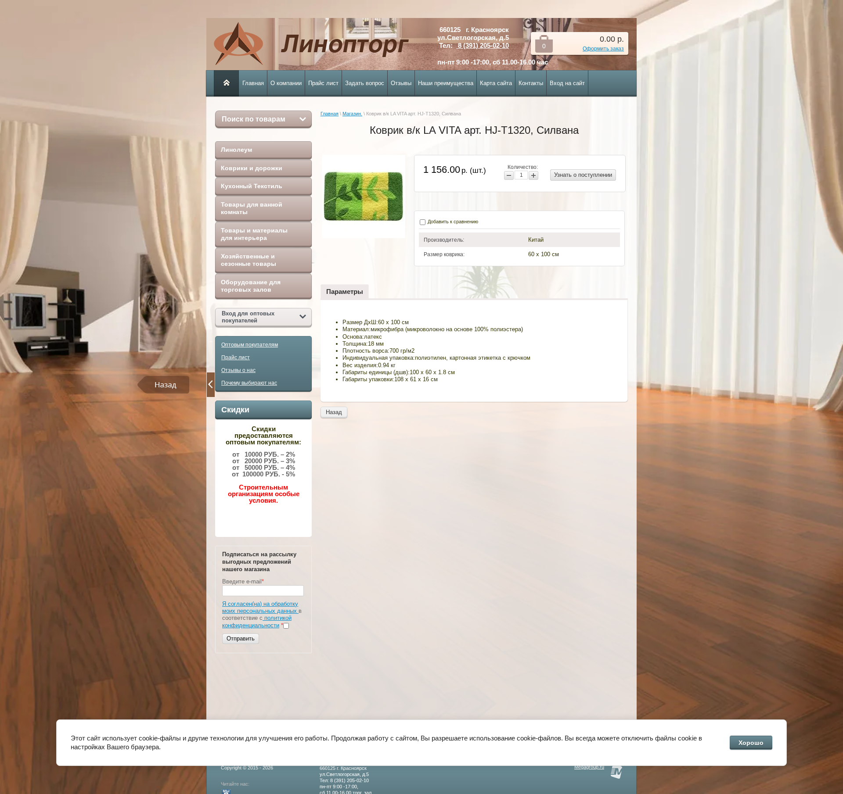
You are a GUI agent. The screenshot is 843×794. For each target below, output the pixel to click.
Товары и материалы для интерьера (254, 234)
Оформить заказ (603, 49)
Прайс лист (235, 357)
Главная (330, 113)
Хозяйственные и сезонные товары (248, 260)
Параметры (344, 291)
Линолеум (236, 149)
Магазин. (352, 113)
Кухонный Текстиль (251, 186)
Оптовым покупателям (249, 345)
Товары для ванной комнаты (251, 208)
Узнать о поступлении (583, 175)
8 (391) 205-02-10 (482, 45)
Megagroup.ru (589, 766)
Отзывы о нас (238, 370)
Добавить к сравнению (452, 221)
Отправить (241, 638)
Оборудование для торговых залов (251, 286)
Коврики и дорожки (251, 168)
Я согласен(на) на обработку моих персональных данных (260, 607)
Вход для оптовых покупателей (248, 317)
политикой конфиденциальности (257, 621)
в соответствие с (262, 615)
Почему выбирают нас (249, 383)
